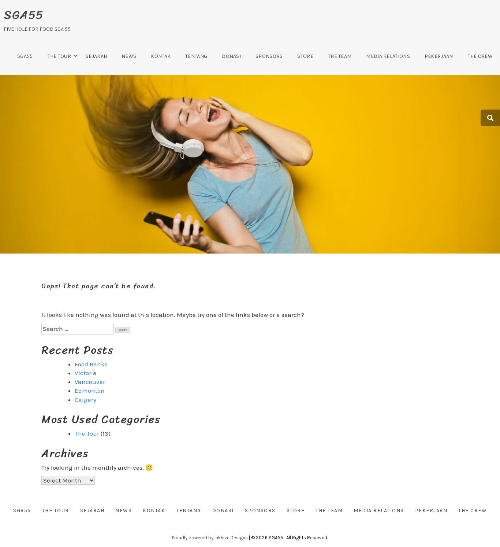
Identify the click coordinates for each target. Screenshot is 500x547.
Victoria (86, 373)
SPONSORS (269, 56)
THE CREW (480, 56)
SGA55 (24, 14)
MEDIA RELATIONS (388, 56)
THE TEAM (339, 56)
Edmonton (90, 390)
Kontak (161, 56)
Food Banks (91, 364)
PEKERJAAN (439, 56)
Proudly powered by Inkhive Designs (210, 537)
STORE (305, 56)
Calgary (85, 399)
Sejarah (96, 56)
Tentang (196, 56)
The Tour (59, 56)
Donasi (231, 56)
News (129, 56)
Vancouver (90, 381)
